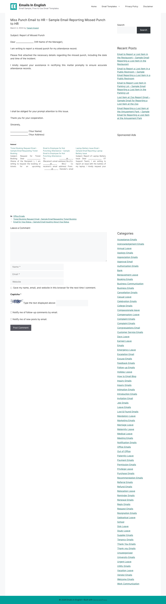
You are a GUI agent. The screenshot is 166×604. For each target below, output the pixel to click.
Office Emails (19, 216)
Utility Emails (124, 566)
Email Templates (109, 6)
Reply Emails (123, 504)
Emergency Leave (126, 350)
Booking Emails (125, 279)
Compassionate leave (128, 310)
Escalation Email (125, 354)
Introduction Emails (127, 394)
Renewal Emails (125, 500)
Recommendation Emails (130, 478)
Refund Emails (124, 486)
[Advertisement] (58, 91)
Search (121, 25)
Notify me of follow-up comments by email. (35, 312)
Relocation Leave (126, 491)
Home (94, 6)
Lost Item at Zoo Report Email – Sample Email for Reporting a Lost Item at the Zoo (133, 100)
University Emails (126, 557)
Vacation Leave (125, 570)
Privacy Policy (131, 6)
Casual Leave (124, 297)
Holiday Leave (124, 372)
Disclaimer (148, 6)
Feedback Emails (126, 363)
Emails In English (32, 5)
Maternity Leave (125, 429)
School (120, 522)
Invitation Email (125, 398)
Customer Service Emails (130, 332)
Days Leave (123, 336)
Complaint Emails (126, 319)
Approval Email (125, 261)
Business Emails (125, 288)
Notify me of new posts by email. (30, 319)
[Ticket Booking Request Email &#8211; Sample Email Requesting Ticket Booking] (26, 157)
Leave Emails (124, 407)
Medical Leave (124, 433)
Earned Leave (124, 341)
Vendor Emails (124, 575)
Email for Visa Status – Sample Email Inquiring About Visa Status (41, 222)
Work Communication (128, 583)
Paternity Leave (125, 455)
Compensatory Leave (128, 314)
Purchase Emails (125, 473)
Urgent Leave (124, 561)
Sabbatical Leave (126, 517)
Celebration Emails (127, 301)
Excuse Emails (124, 358)
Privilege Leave (125, 469)
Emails (120, 345)
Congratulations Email (128, 328)
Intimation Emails (126, 389)
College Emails (124, 305)
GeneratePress (100, 600)
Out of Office (124, 451)
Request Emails (125, 508)
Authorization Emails (128, 266)
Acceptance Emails (127, 239)
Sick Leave (123, 526)
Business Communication (130, 283)
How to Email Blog (126, 376)
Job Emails (123, 403)
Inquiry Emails (124, 380)
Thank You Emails (126, 544)
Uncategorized (125, 553)
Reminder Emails (126, 495)
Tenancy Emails (125, 539)
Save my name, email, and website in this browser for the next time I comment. (54, 287)
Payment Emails (125, 460)
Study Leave (123, 531)
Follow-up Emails (126, 367)
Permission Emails (126, 464)
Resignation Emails (127, 513)
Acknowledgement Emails (130, 244)
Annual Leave (124, 248)
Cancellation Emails (127, 292)
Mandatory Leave (126, 416)
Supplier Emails (125, 535)
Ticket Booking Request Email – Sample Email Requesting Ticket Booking (45, 219)
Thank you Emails (126, 548)
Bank (119, 270)
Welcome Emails (125, 579)
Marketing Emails (126, 420)
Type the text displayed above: (39, 303)
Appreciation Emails (127, 257)
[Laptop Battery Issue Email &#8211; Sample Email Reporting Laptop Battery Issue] (92, 157)
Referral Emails (125, 482)
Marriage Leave (125, 425)
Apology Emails (125, 253)
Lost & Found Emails (127, 411)
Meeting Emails (125, 438)
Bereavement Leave (127, 275)
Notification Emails (127, 442)
